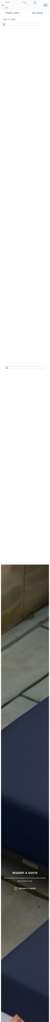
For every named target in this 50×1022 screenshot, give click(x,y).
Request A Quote (27, 888)
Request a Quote (12, 13)
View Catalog (37, 13)
